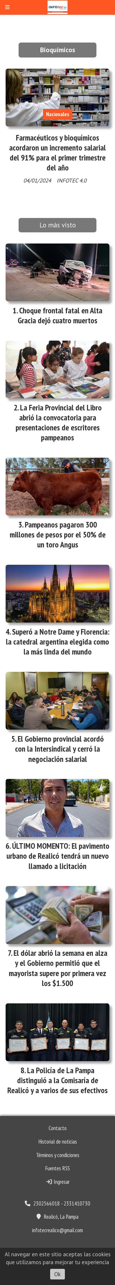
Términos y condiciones (57, 1155)
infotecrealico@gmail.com (57, 1230)
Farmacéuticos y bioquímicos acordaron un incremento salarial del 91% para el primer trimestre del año (57, 152)
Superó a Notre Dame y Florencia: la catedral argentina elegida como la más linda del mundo (57, 641)
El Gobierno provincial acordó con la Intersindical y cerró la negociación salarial (59, 748)
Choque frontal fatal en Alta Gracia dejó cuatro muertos (60, 315)
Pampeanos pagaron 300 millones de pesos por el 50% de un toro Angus (58, 534)
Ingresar (61, 1181)
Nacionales (57, 114)
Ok (57, 1274)
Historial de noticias (57, 1141)
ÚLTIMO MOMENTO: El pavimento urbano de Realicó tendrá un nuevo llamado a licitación (58, 856)
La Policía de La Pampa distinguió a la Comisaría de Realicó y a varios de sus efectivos (57, 1080)
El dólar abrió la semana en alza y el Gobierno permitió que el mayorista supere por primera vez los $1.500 (58, 968)
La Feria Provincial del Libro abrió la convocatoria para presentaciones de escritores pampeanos (59, 422)
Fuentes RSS (57, 1168)
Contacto (58, 1128)
